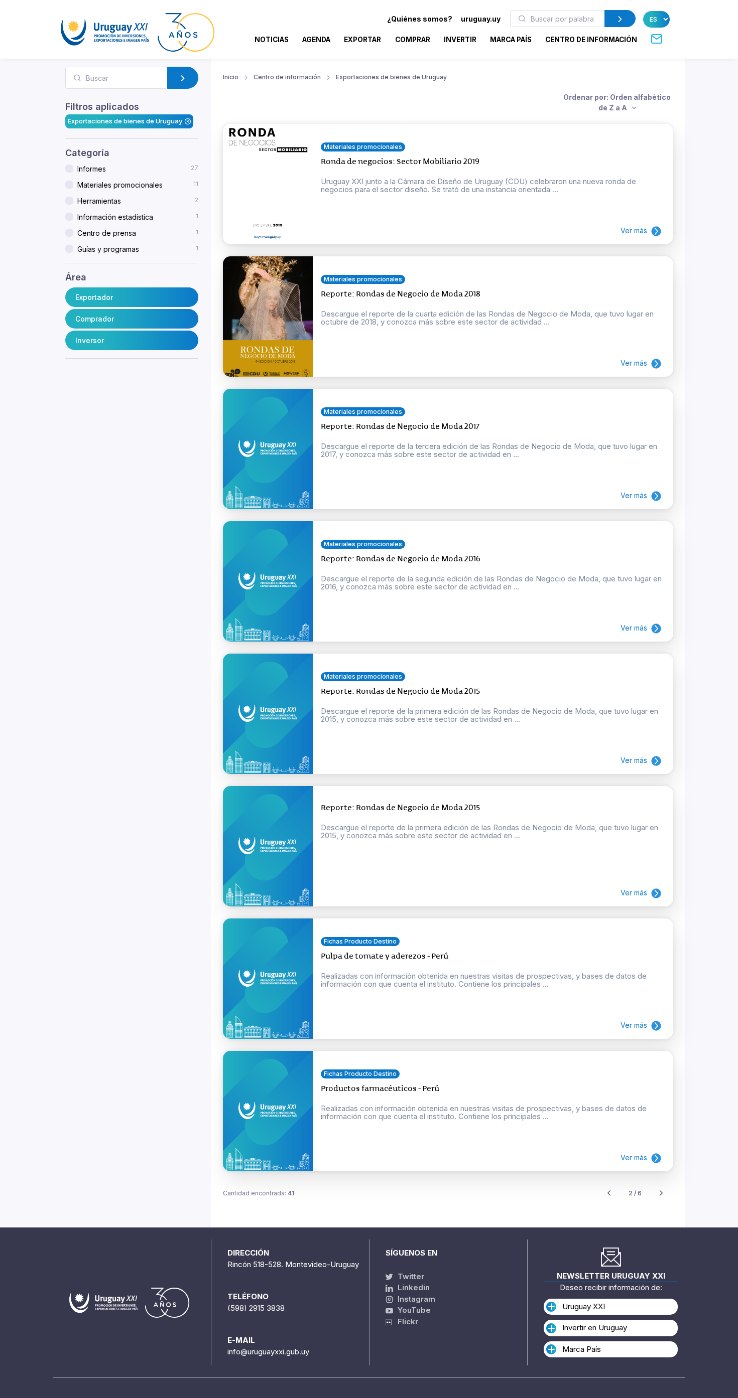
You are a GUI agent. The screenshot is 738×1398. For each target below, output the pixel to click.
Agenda (316, 40)
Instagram (415, 1299)
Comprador (94, 319)
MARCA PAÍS (511, 40)
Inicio (230, 77)
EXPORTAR (362, 40)
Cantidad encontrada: (259, 1193)
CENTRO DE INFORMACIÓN (591, 40)
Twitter (410, 1276)
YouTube (413, 1310)
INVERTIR (460, 40)
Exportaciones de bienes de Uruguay (125, 121)
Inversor (89, 340)
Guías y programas (137, 248)
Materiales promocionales (137, 184)
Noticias (272, 40)
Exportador (94, 297)
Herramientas (137, 200)
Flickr (405, 1321)
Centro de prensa (137, 232)
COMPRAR (412, 40)
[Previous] (609, 1193)
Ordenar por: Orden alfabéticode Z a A (617, 102)
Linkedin (413, 1287)
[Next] (661, 1193)
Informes (137, 168)
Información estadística (137, 216)
